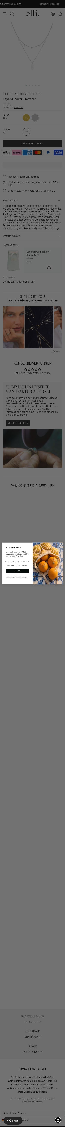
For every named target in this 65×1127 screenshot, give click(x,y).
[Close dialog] (61, 544)
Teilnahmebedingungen (10, 577)
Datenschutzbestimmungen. (21, 577)
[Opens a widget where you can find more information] (13, 1121)
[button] (58, 1120)
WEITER (17, 571)
